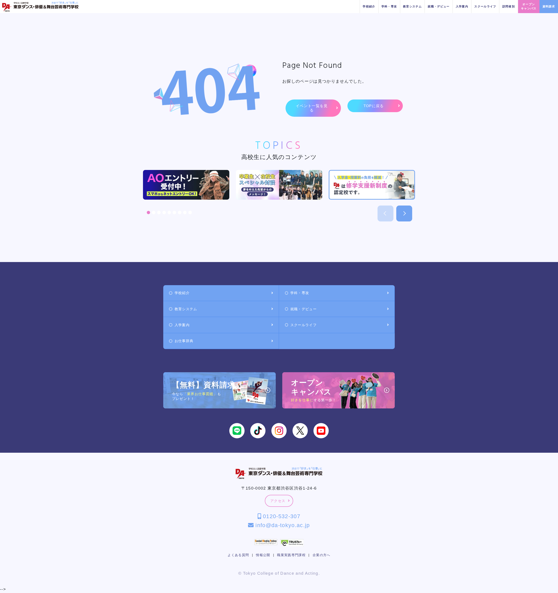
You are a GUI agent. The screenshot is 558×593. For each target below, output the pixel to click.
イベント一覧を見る (312, 108)
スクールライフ (485, 6)
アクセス (277, 501)
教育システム (412, 6)
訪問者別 (508, 6)
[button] (148, 212)
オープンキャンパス (529, 6)
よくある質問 (238, 555)
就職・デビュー (438, 6)
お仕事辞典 (184, 341)
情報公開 (263, 555)
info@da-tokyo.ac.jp (282, 525)
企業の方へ (321, 555)
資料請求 (549, 6)
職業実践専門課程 (291, 555)
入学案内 (462, 6)
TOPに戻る (374, 106)
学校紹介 (369, 6)
